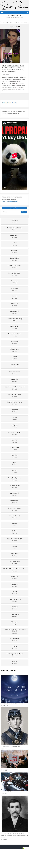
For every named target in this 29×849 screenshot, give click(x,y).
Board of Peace (4, 769)
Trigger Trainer (11, 69)
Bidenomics (8, 87)
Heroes (22, 65)
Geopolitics (16, 65)
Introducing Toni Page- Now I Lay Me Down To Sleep (12, 703)
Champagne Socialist (9, 71)
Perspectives (12, 67)
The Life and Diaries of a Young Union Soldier (10, 746)
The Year (4, 69)
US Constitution (19, 69)
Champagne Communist (17, 87)
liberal (7, 90)
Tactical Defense (20, 67)
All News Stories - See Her (9, 103)
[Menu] (1, 12)
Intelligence (5, 67)
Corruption (10, 65)
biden (3, 87)
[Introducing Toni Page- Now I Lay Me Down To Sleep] (14, 689)
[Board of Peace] (14, 759)
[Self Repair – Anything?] (14, 781)
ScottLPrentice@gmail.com (9, 201)
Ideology (20, 89)
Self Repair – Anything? (6, 791)
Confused (14, 89)
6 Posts (14, 631)
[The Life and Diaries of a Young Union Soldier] (14, 726)
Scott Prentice (14, 15)
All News (4, 65)
